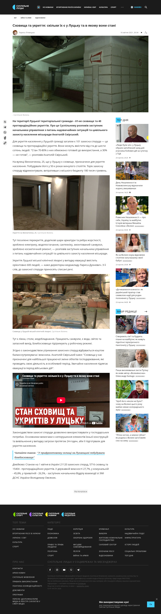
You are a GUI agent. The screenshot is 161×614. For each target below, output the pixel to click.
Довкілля (52, 538)
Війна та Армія (26, 18)
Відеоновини (40, 18)
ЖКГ (15, 18)
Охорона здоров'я (82, 538)
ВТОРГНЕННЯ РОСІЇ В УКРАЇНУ (27, 533)
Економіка (53, 533)
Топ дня (129, 555)
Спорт (113, 7)
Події (50, 529)
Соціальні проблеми (136, 551)
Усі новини (48, 7)
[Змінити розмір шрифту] (146, 32)
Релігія (76, 551)
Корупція (78, 529)
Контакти (18, 568)
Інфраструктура (133, 538)
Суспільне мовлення (24, 577)
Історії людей (132, 544)
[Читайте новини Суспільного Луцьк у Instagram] (57, 569)
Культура (103, 7)
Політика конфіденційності (27, 586)
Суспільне (82, 583)
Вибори (103, 533)
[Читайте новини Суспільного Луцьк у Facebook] (50, 569)
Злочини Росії (106, 551)
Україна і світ (90, 7)
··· (122, 7)
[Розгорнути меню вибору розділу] (38, 7)
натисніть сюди (83, 586)
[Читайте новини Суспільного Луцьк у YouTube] (64, 569)
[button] (5, 122)
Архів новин (19, 573)
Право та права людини (56, 545)
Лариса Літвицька (27, 32)
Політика (52, 551)
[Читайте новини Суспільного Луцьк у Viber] (71, 569)
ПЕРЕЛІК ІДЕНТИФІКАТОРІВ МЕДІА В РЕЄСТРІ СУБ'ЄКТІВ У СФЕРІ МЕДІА (26, 601)
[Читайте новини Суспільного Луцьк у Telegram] (78, 569)
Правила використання (25, 581)
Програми (18, 594)
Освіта (76, 533)
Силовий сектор (107, 544)
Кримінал (104, 529)
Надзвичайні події (134, 533)
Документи (19, 590)
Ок (151, 604)
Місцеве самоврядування (82, 545)
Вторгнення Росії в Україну (68, 7)
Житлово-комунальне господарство (111, 539)
